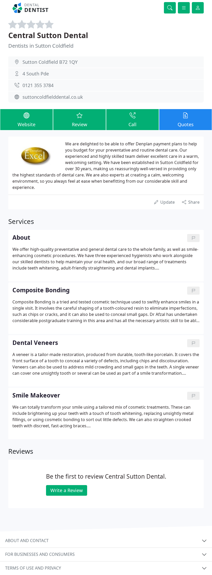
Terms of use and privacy (33, 568)
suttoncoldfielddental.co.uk (52, 97)
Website (26, 124)
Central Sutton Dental (48, 35)
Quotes (186, 124)
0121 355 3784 (38, 85)
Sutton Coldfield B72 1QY (50, 62)
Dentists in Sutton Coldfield (40, 45)
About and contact (27, 540)
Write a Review (66, 490)
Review (79, 124)
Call (132, 124)
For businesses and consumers (40, 554)
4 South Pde (35, 73)
